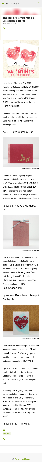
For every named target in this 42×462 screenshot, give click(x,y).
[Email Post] (4, 431)
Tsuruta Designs (12, 3)
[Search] (39, 3)
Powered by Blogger (22, 459)
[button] (4, 27)
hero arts (7, 433)
